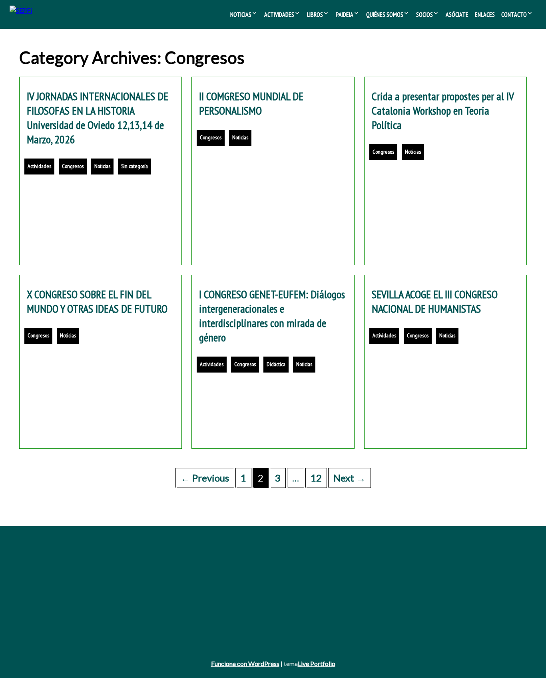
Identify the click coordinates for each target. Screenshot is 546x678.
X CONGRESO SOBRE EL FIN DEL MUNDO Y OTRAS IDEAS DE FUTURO (97, 301)
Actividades (279, 14)
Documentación (396, 570)
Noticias (240, 14)
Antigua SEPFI (37, 570)
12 (316, 478)
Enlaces (485, 14)
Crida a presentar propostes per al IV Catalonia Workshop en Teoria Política (443, 110)
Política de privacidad (45, 614)
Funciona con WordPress (245, 663)
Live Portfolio (316, 663)
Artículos (209, 592)
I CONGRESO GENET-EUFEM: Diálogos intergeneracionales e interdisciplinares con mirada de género (272, 316)
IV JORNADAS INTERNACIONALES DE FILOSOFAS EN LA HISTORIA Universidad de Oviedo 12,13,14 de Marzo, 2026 (97, 118)
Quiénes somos (384, 14)
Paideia (344, 14)
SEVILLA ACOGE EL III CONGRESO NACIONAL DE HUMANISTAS (435, 301)
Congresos (73, 166)
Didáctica (276, 364)
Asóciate (457, 14)
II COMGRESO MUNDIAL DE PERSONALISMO (251, 103)
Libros (315, 14)
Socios (424, 14)
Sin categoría (134, 166)
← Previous (205, 478)
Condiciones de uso (43, 625)
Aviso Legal (33, 603)
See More (273, 206)
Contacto (514, 14)
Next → (349, 478)
